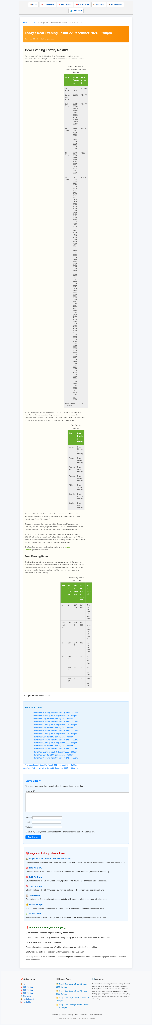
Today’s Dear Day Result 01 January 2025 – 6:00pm (53, 755)
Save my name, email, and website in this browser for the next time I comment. (61, 832)
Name (28, 817)
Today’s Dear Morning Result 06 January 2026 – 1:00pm (55, 712)
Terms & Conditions (95, 1014)
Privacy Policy (73, 1014)
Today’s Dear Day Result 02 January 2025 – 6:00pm (53, 746)
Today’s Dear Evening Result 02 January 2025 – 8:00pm (54, 743)
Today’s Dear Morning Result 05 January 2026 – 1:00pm (55, 722)
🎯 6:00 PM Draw (65, 4)
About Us (55, 1014)
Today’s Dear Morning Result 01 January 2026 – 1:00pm (55, 758)
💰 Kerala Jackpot (115, 4)
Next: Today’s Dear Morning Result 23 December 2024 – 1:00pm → (50, 768)
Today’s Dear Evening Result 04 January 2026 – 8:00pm (54, 724)
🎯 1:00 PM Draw (47, 4)
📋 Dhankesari (98, 4)
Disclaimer (83, 1014)
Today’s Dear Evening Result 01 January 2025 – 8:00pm (54, 752)
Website (28, 827)
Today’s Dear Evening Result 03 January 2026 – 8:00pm (54, 733)
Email (28, 822)
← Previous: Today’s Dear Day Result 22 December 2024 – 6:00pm (50, 765)
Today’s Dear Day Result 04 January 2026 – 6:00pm (53, 727)
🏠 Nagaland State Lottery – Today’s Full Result (48, 859)
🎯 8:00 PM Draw (82, 4)
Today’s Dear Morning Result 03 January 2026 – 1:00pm (55, 740)
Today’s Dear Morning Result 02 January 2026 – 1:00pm (55, 749)
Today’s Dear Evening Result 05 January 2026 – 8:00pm (54, 715)
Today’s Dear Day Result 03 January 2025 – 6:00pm (53, 737)
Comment (30, 791)
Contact (63, 1014)
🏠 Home (33, 4)
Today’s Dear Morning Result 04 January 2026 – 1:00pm (55, 730)
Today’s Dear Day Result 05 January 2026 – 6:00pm (53, 718)
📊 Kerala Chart (76, 11)
